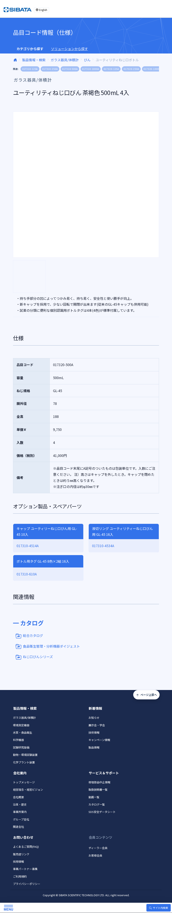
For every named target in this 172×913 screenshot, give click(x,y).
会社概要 (18, 797)
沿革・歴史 (20, 804)
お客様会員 (95, 855)
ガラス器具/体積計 (65, 59)
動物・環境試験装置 (25, 755)
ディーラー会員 (98, 848)
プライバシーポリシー (26, 884)
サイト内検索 (160, 907)
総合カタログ (33, 635)
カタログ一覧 (97, 804)
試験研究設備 (21, 747)
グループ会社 (21, 819)
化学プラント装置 (24, 762)
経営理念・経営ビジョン (28, 790)
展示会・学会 (97, 725)
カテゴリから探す (30, 48)
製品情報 (94, 747)
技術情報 (94, 732)
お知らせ (94, 718)
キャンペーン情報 (99, 740)
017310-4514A (28, 545)
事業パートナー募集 (25, 869)
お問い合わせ (23, 837)
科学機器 (18, 740)
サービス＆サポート (104, 772)
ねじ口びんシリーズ (38, 656)
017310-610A (27, 573)
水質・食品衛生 (22, 732)
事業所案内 (20, 812)
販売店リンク (21, 854)
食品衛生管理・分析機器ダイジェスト (51, 645)
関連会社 (18, 827)
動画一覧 (94, 797)
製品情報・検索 (34, 59)
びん (87, 59)
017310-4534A (103, 545)
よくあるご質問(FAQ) (26, 847)
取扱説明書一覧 (98, 790)
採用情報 (18, 861)
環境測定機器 (21, 725)
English (43, 10)
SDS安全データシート (102, 812)
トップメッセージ (24, 782)
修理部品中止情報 (99, 782)
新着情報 (95, 708)
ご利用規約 (20, 876)
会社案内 (20, 772)
